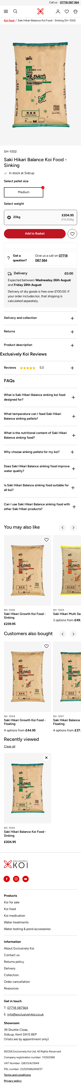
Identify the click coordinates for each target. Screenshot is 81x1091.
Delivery (9, 968)
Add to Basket (35, 233)
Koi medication (14, 915)
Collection (11, 975)
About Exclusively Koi (19, 948)
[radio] (40, 217)
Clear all (9, 746)
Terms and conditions (17, 1075)
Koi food (9, 20)
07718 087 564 (69, 2)
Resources (11, 988)
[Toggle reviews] (72, 368)
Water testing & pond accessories (27, 929)
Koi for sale (11, 902)
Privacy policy (13, 1081)
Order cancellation (17, 982)
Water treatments (16, 922)
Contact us (11, 955)
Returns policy (14, 962)
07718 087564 (17, 1008)
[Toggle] (72, 318)
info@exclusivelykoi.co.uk (25, 1014)
